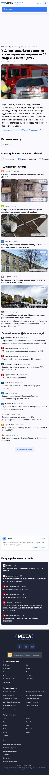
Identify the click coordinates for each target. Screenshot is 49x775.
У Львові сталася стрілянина (13, 377)
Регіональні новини (19, 3)
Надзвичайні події (9, 679)
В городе (8, 276)
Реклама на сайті (8, 741)
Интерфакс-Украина (12, 338)
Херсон (5, 735)
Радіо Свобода (10, 425)
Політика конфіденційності (12, 744)
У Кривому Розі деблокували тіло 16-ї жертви (21, 359)
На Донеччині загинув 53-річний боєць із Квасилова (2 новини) (23, 439)
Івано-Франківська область (12, 702)
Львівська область (9, 705)
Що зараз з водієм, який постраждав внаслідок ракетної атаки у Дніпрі (23, 281)
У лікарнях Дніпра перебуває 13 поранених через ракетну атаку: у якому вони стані (23, 316)
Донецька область (9, 695)
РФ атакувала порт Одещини (15, 589)
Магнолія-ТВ (9, 404)
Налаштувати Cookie (10, 761)
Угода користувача (9, 748)
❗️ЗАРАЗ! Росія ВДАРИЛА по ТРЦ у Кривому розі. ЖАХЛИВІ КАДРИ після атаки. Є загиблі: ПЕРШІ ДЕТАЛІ (22, 607)
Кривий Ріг (18, 602)
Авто (4, 675)
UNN (6, 393)
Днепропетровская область (28, 47)
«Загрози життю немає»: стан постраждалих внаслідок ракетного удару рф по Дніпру (21, 210)
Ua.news (7, 414)
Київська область (32, 702)
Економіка (6, 682)
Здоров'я (29, 675)
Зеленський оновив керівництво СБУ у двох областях (20, 386)
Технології (29, 679)
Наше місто (8, 241)
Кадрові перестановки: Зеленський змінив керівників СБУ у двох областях (19, 397)
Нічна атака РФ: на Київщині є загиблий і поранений (20, 619)
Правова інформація (10, 751)
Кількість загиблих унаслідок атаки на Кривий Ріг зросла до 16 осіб (22, 368)
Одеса (24, 586)
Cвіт (27, 665)
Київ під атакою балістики (14, 597)
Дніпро (16, 171)
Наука (5, 672)
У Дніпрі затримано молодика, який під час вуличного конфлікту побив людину (24, 408)
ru (41, 3)
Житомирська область (34, 695)
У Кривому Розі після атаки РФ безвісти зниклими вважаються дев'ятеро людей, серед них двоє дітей (23, 341)
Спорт (28, 672)
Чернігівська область (10, 709)
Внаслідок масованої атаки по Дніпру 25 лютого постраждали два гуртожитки (23, 246)
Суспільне (8, 312)
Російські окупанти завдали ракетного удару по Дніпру (23, 175)
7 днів (7, 435)
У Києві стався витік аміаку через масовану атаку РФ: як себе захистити (24, 580)
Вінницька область (9, 692)
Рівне (28, 718)
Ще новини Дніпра (24, 449)
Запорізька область (33, 698)
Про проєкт (7, 758)
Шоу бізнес (6, 668)
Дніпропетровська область (35, 692)
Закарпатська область (10, 698)
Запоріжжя (30, 722)
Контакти (6, 754)
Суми (14, 565)
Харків (5, 722)
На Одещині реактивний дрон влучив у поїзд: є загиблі (23, 569)
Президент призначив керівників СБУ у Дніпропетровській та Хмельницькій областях (21, 418)
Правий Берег (9, 383)
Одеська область (32, 705)
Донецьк (29, 729)
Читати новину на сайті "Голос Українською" (21, 130)
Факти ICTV (9, 171)
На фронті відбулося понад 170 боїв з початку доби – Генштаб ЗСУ (24, 429)
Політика (6, 665)
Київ (21, 576)
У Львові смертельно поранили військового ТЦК (22, 351)
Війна (28, 668)
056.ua (7, 206)
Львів (4, 729)
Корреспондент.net (11, 348)
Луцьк (5, 732)
